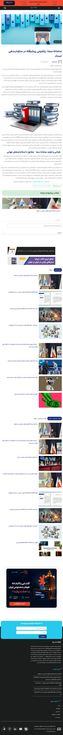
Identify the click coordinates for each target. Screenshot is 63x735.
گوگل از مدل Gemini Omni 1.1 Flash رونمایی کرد (27, 542)
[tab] (58, 270)
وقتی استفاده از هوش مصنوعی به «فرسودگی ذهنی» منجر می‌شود (22, 377)
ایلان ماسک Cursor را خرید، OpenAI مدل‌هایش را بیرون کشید (24, 308)
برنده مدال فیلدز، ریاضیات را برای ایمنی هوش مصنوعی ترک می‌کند (23, 361)
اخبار (50, 13)
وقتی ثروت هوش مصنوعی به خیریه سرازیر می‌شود (26, 394)
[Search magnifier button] (4, 8)
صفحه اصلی (57, 13)
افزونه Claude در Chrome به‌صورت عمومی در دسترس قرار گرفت (23, 292)
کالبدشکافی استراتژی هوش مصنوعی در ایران (27, 457)
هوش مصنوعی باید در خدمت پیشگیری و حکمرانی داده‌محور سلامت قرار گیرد (20, 474)
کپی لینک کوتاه (56, 186)
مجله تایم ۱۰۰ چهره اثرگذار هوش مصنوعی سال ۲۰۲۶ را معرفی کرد (23, 325)
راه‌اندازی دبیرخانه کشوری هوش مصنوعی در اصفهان (48, 211)
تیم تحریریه (54, 62)
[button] (59, 8)
